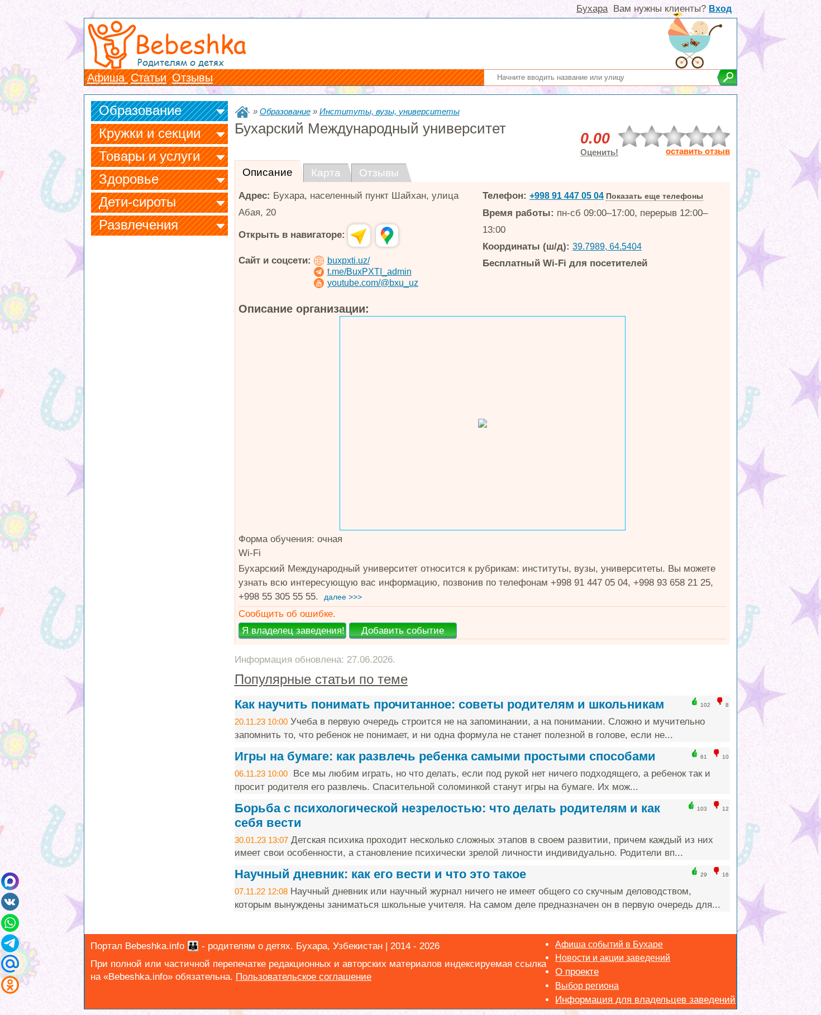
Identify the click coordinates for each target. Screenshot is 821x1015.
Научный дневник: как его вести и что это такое (380, 874)
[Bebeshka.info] (242, 112)
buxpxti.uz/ (348, 260)
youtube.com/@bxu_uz (372, 283)
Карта (326, 173)
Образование (140, 110)
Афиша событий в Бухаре (609, 944)
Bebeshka (190, 43)
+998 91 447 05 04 (566, 195)
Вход (720, 8)
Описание (267, 172)
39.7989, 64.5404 (607, 246)
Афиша (107, 77)
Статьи (148, 77)
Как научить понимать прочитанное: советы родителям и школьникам (449, 704)
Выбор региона (587, 985)
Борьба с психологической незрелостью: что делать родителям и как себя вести (447, 815)
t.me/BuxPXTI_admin (369, 271)
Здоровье (129, 178)
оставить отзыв (698, 151)
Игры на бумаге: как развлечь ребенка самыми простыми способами (445, 756)
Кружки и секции (150, 133)
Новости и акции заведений (612, 958)
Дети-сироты (137, 201)
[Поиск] (727, 77)
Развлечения (138, 224)
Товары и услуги (149, 156)
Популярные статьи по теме (321, 679)
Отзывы (192, 77)
